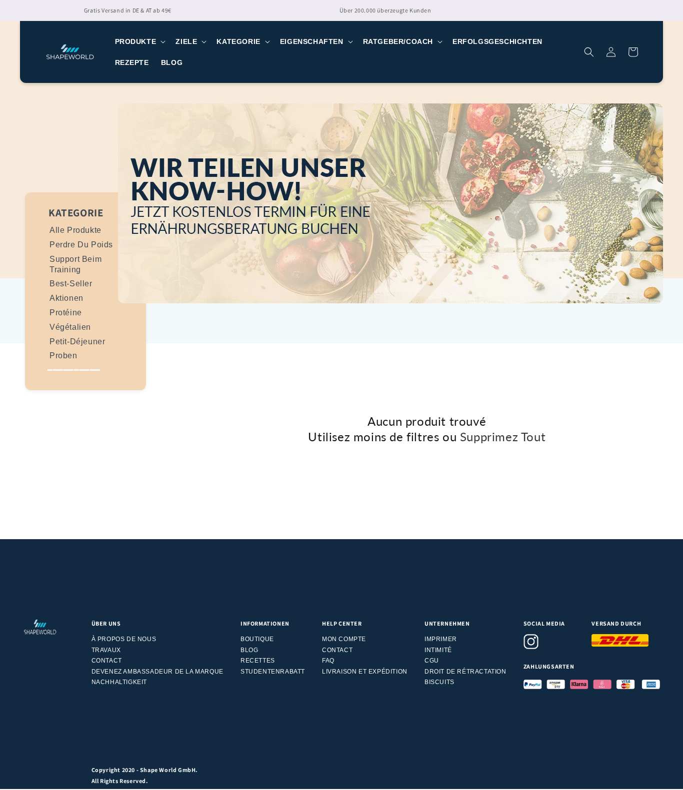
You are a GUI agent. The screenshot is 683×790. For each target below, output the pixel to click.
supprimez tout (503, 436)
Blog (249, 650)
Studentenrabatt (272, 671)
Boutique (257, 639)
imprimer (440, 639)
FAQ (328, 660)
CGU (431, 660)
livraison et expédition (365, 671)
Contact (107, 660)
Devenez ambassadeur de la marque (158, 671)
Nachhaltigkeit (119, 682)
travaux (106, 650)
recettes (257, 660)
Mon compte (344, 639)
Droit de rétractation (465, 671)
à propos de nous (124, 639)
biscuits (439, 682)
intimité (438, 650)
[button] (139, 41)
